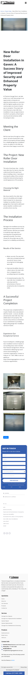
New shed (6, 521)
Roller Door (6, 523)
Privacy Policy (5, 484)
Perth (13, 660)
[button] (25, 2)
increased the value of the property (13, 516)
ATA (4, 507)
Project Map (8, 11)
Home (2, 11)
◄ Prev (6, 437)
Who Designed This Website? (12, 670)
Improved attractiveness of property (13, 512)
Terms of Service (15, 487)
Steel (4, 526)
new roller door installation (10, 519)
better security (7, 509)
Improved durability (8, 514)
